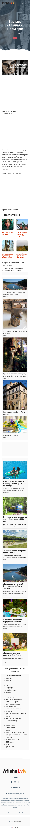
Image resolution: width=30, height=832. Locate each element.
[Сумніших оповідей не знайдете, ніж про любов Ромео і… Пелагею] (15, 355)
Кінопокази (9, 683)
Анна (19, 33)
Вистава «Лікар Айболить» (13, 271)
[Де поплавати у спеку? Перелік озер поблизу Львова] (15, 285)
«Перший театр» (11, 706)
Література (9, 687)
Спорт (8, 685)
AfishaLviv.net (17, 821)
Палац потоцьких (11, 725)
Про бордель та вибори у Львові (14, 412)
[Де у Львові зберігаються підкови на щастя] (15, 314)
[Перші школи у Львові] (15, 425)
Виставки (9, 678)
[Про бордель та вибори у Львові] (15, 395)
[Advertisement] (15, 92)
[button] (22, 3)
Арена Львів (10, 747)
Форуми (8, 692)
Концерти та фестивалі (13, 676)
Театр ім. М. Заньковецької (15, 699)
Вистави (17, 263)
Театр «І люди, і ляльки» (14, 709)
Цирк (7, 744)
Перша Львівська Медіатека (15, 732)
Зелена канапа (11, 728)
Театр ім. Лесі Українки (13, 718)
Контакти (15, 777)
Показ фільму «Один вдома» (14, 268)
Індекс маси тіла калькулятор (15, 812)
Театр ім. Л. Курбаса (12, 702)
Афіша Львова (9, 263)
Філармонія (9, 711)
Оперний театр (11, 697)
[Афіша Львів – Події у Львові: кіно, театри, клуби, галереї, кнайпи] (8, 3)
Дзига (8, 730)
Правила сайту (15, 788)
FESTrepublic (10, 742)
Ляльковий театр (11, 721)
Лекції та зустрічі (11, 690)
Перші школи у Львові (10, 435)
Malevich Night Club (12, 739)
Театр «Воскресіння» (13, 704)
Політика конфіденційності (15, 794)
